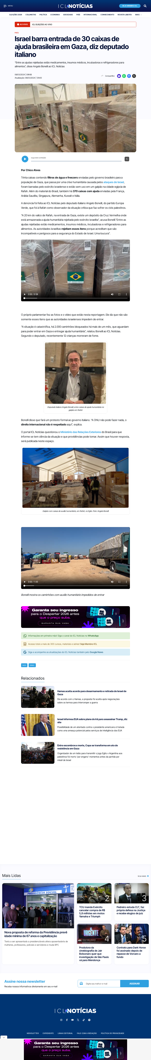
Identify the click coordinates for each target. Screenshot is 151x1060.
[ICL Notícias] (75, 6)
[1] (38, 905)
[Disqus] (75, 813)
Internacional (90, 15)
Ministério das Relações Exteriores (80, 432)
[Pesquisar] (145, 5)
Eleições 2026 (15, 15)
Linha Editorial (65, 1033)
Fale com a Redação (87, 1033)
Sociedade (68, 15)
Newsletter (33, 1033)
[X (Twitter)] (134, 76)
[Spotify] (89, 1020)
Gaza (24, 665)
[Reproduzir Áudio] (25, 159)
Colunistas (31, 15)
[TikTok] (84, 1020)
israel (32, 665)
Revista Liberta (125, 15)
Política (43, 15)
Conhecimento (107, 15)
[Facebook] (129, 76)
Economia (55, 15)
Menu (10, 6)
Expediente (48, 1033)
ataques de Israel (114, 182)
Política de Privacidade (112, 1033)
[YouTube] (72, 1020)
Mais (137, 15)
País (78, 15)
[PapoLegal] (119, 76)
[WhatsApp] (124, 76)
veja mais (142, 876)
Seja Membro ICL (129, 6)
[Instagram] (61, 1020)
